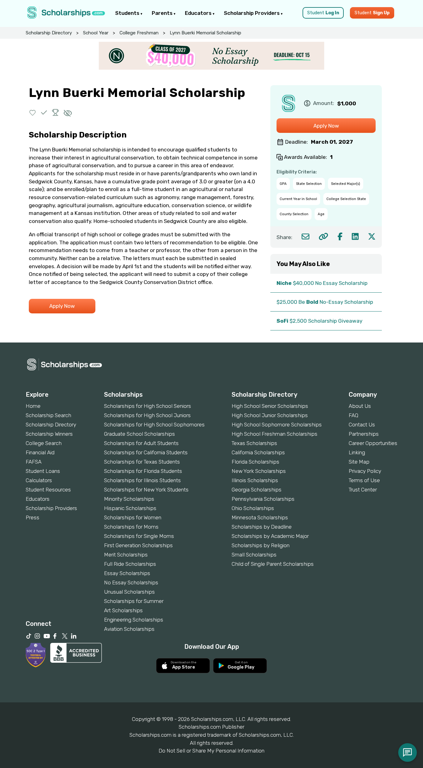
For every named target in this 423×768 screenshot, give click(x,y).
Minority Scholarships (129, 499)
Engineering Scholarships (133, 620)
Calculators (39, 480)
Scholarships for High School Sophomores (154, 424)
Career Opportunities (373, 443)
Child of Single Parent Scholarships (273, 564)
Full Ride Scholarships (130, 564)
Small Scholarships (254, 555)
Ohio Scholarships (253, 508)
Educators (199, 13)
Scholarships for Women (132, 517)
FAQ (353, 415)
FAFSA (33, 462)
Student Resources (48, 490)
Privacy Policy (365, 471)
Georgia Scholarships (256, 490)
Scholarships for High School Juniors (147, 415)
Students (128, 13)
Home (33, 406)
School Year (95, 33)
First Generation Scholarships (138, 545)
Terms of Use (364, 480)
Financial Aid (40, 452)
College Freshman (139, 33)
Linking (357, 452)
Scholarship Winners (49, 434)
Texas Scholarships (254, 443)
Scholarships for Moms (131, 527)
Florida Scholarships (255, 462)
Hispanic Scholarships (130, 508)
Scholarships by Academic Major (270, 536)
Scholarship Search (48, 415)
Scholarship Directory (49, 33)
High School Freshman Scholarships (274, 434)
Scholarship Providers (252, 13)
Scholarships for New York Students (146, 490)
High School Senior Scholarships (270, 406)
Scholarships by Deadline (262, 527)
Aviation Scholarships (129, 629)
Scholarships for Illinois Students (142, 480)
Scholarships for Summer (134, 601)
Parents (163, 13)
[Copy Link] (323, 236)
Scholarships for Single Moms (139, 536)
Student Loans (43, 471)
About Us (360, 406)
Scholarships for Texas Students (142, 462)
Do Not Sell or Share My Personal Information (211, 751)
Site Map (359, 462)
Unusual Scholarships (129, 592)
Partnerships (364, 434)
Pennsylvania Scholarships (263, 499)
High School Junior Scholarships (270, 415)
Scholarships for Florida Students (143, 471)
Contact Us (362, 424)
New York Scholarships (259, 471)
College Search (44, 443)
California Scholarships (258, 452)
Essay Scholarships (127, 573)
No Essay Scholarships (131, 582)
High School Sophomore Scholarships (277, 424)
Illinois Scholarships (255, 480)
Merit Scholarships (126, 555)
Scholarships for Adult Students (141, 443)
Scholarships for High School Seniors (147, 406)
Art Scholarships (123, 610)
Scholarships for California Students (146, 452)
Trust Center (363, 490)
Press (32, 517)
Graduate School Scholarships (139, 434)
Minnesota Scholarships (260, 517)
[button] (33, 112)
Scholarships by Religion (261, 545)
